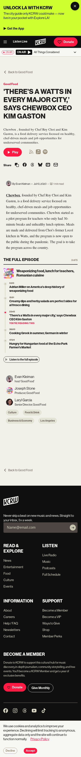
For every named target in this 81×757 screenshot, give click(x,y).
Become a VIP (51, 617)
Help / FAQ (10, 623)
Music (46, 561)
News (7, 560)
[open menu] (6, 42)
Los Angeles (47, 420)
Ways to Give (51, 623)
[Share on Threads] (32, 165)
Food (6, 573)
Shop (45, 630)
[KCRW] (10, 504)
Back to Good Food (20, 72)
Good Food (10, 84)
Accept (30, 750)
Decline (10, 750)
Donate (69, 42)
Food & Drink (32, 412)
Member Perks (52, 636)
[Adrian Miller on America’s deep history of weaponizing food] (5, 284)
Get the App (15, 28)
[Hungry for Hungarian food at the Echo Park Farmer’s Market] (5, 341)
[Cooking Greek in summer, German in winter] (5, 330)
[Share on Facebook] (24, 165)
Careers (9, 617)
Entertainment (13, 567)
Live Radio (49, 555)
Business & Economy (20, 420)
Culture (12, 412)
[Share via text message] (48, 165)
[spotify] (45, 153)
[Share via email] (56, 165)
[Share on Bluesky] (40, 165)
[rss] (31, 153)
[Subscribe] (73, 528)
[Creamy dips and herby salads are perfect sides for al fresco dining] (5, 298)
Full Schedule (51, 574)
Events (8, 586)
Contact (9, 636)
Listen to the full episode (24, 359)
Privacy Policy (39, 739)
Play (15, 152)
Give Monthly (41, 688)
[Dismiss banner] (75, 6)
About (7, 610)
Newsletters (11, 630)
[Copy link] (17, 165)
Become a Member (55, 610)
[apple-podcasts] (38, 153)
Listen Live (20, 41)
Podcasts (48, 568)
